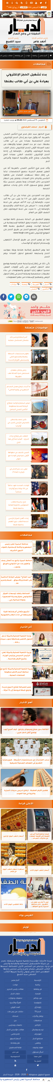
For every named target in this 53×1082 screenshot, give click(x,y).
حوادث (27, 56)
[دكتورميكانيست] (26, 48)
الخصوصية (15, 1057)
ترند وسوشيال (38, 1030)
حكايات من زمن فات (15, 1012)
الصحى (34, 289)
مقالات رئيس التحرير (15, 989)
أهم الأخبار (26, 702)
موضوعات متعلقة (36, 328)
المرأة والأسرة (15, 1003)
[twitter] (41, 3)
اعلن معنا (38, 1057)
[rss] (22, 3)
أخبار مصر (43, 56)
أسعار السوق (15, 1039)
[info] (12, 3)
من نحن (15, 1052)
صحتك (15, 1016)
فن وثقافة (19, 56)
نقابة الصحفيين (15, 1048)
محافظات (39, 64)
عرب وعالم (38, 998)
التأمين (45, 289)
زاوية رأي (37, 1007)
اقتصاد (38, 994)
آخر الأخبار (26, 627)
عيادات (13, 285)
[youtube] (36, 3)
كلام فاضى (15, 1034)
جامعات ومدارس (15, 1025)
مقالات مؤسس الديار (15, 1030)
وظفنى (38, 1043)
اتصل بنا (37, 1061)
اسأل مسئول (37, 1052)
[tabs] (7, 3)
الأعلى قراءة (26, 804)
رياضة (35, 56)
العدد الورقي (15, 1007)
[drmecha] (26, 59)
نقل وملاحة (15, 1043)
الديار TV (38, 1012)
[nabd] (26, 3)
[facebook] (46, 3)
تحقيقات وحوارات (15, 998)
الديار (47, 285)
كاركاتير (38, 1025)
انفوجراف (37, 1034)
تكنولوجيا (37, 1003)
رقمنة (25, 285)
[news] (31, 3)
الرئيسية (37, 980)
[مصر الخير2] (26, 312)
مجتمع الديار (38, 1039)
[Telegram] (26, 297)
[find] (17, 3)
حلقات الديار (15, 994)
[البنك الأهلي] (26, 14)
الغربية (36, 285)
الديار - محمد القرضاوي (32, 127)
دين (15, 1021)
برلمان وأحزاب (37, 1016)
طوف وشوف (38, 1048)
